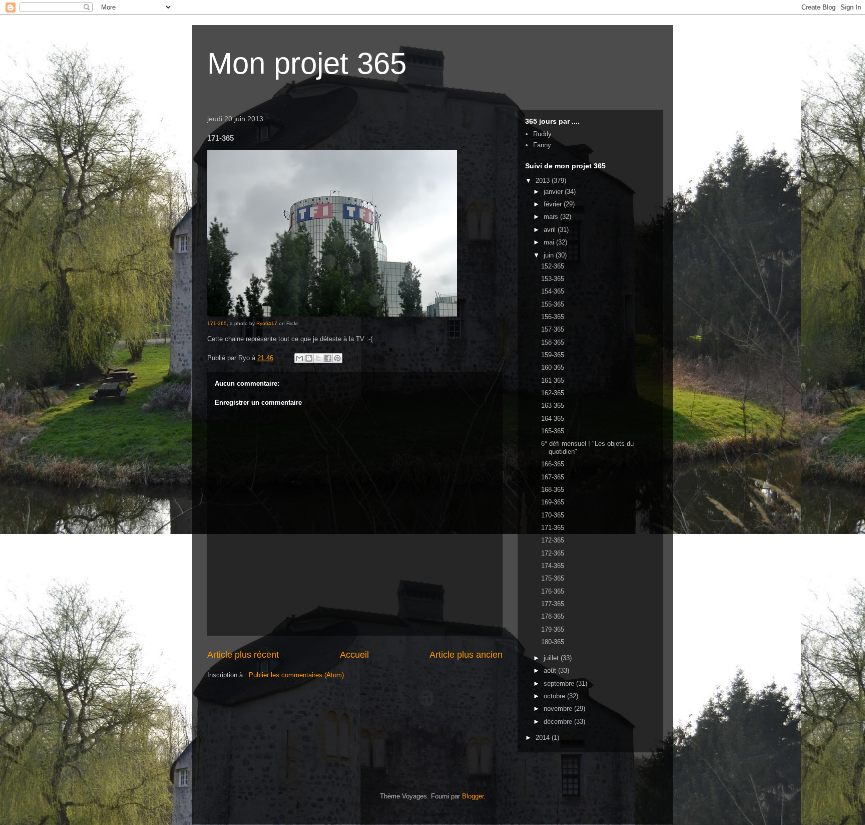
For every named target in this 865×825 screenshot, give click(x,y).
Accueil (354, 655)
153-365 (552, 279)
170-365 (552, 515)
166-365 (552, 464)
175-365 (552, 578)
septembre (560, 683)
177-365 (552, 604)
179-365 (552, 629)
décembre (559, 721)
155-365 (552, 304)
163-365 (552, 405)
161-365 (552, 380)
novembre (559, 708)
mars (552, 216)
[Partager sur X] (318, 358)
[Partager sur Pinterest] (337, 358)
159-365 (552, 355)
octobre (555, 696)
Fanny (542, 145)
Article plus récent (243, 655)
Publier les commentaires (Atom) (296, 675)
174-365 (552, 566)
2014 (544, 737)
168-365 (552, 489)
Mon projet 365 (306, 63)
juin (550, 255)
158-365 (552, 342)
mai (550, 242)
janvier (554, 191)
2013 (544, 180)
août (551, 670)
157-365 (552, 329)
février (554, 204)
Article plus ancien (466, 655)
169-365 (552, 502)
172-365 (552, 540)
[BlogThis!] (309, 358)
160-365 (552, 367)
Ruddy (542, 134)
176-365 (552, 591)
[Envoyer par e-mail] (299, 358)
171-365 (217, 323)
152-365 (552, 266)
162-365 (552, 393)
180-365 (552, 642)
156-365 (552, 317)
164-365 (552, 418)
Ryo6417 (266, 323)
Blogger (473, 796)
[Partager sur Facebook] (328, 358)
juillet (552, 658)
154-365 (552, 291)
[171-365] (332, 315)
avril (551, 229)
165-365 (552, 431)
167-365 (552, 477)
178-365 (552, 616)
